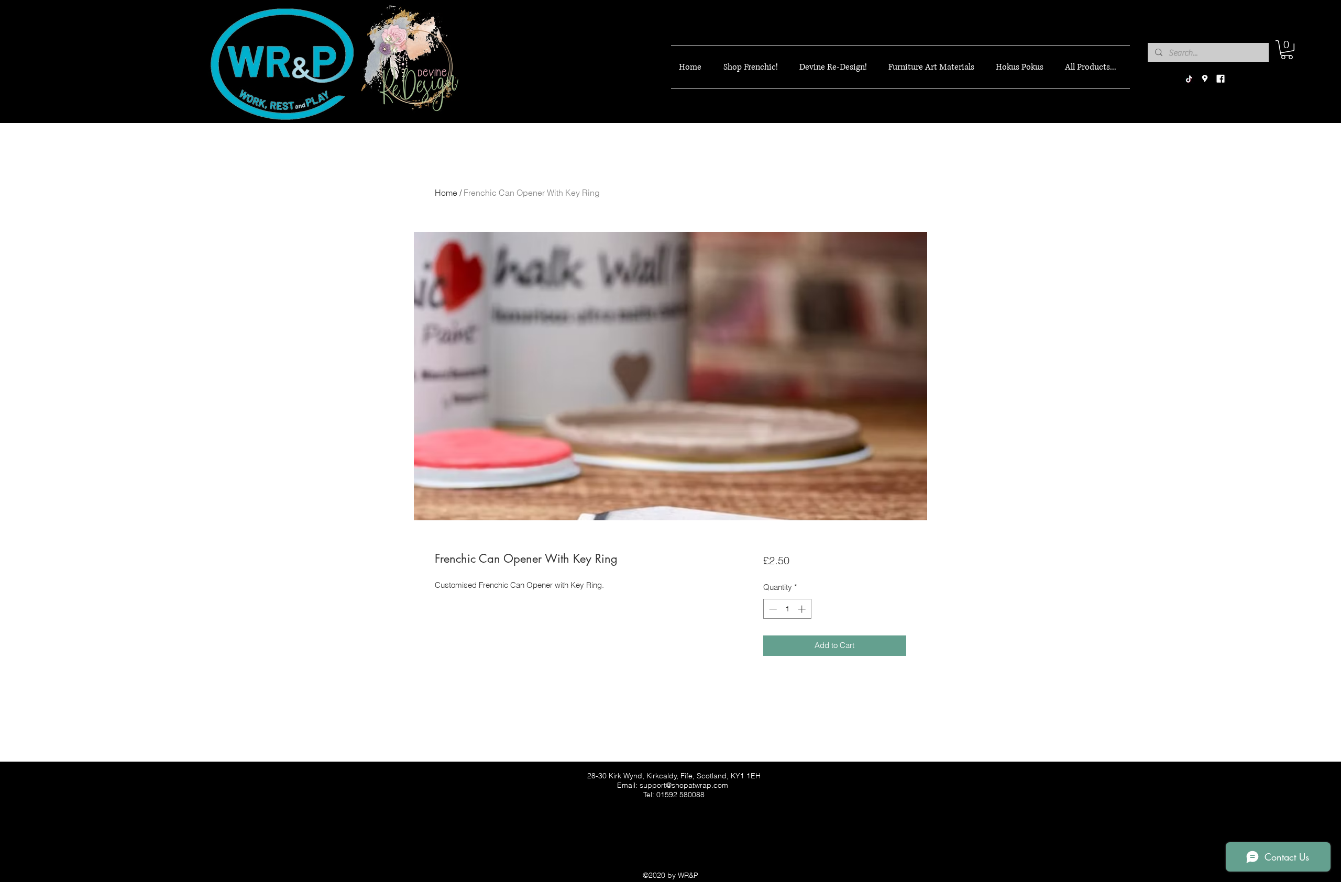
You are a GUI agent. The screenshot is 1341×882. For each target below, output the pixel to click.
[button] (1287, 49)
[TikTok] (1189, 79)
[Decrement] (772, 609)
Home (446, 192)
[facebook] (1220, 79)
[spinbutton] (787, 609)
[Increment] (803, 609)
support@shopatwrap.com (684, 785)
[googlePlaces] (1205, 79)
